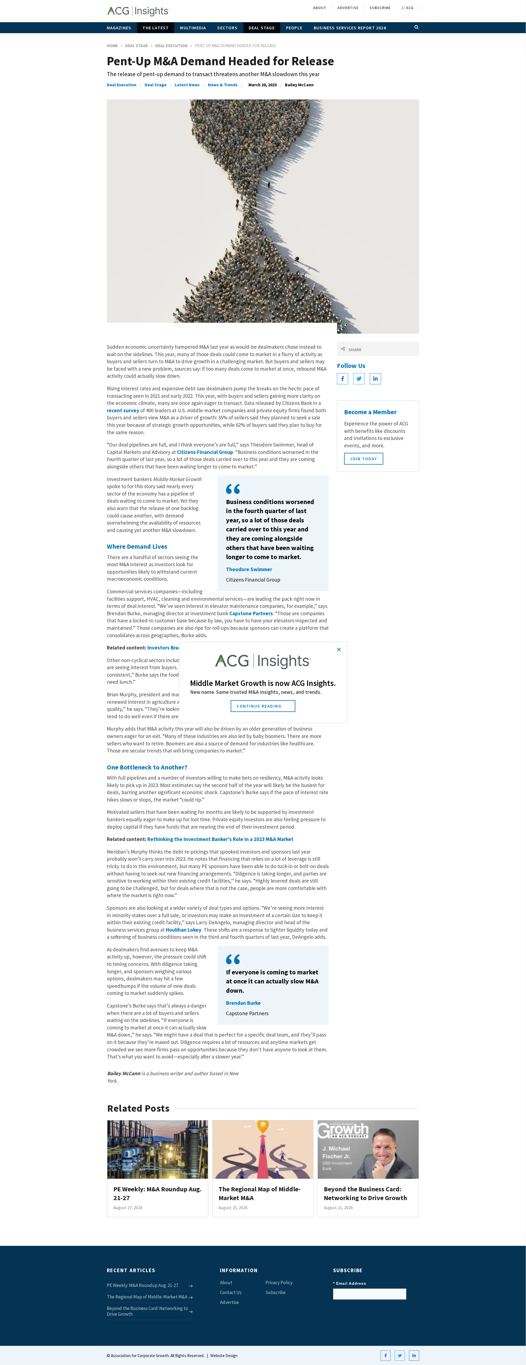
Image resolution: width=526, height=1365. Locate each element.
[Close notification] (339, 649)
